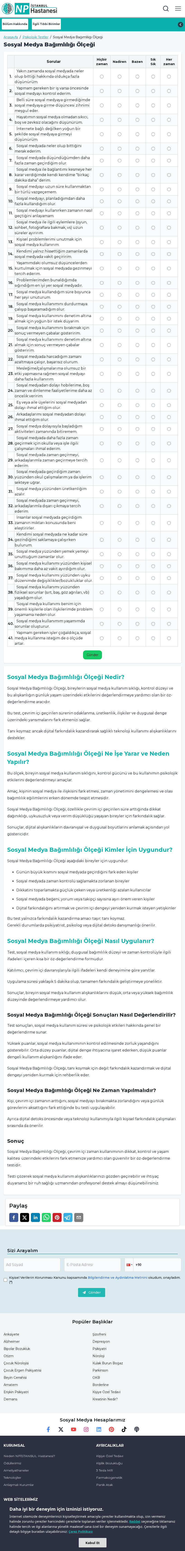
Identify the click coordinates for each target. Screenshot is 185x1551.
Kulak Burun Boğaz (107, 1363)
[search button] (166, 8)
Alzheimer (12, 1342)
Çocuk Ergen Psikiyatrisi (22, 1370)
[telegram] (67, 1217)
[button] (129, 1265)
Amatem (11, 1385)
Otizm (9, 1356)
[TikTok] (124, 1429)
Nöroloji (98, 1356)
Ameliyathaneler (16, 1470)
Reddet (134, 1521)
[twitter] (24, 1217)
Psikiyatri (99, 1349)
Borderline (100, 1385)
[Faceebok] (48, 1429)
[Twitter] (61, 1429)
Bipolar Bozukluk (17, 1349)
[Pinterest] (111, 1429)
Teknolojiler (12, 1478)
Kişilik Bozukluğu (109, 1463)
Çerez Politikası (81, 1531)
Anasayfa (11, 37)
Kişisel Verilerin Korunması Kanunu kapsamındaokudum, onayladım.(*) (94, 1280)
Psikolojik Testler (35, 37)
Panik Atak (104, 1485)
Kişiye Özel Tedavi (106, 1392)
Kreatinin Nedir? (105, 1399)
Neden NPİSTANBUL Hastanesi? (29, 1456)
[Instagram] (86, 1429)
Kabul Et (93, 1542)
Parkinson (100, 1370)
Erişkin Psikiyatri (16, 1392)
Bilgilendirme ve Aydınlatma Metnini (117, 1278)
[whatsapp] (46, 1217)
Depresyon (101, 1342)
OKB (96, 1378)
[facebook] (13, 1217)
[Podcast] (136, 1429)
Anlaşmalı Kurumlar (19, 1485)
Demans (10, 1399)
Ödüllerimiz (12, 1463)
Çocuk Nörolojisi (16, 1363)
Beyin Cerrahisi (15, 1378)
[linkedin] (35, 1217)
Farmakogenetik (109, 1478)
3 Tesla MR (104, 1470)
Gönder (92, 655)
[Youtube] (73, 1429)
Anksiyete (11, 1334)
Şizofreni (99, 1334)
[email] (78, 1217)
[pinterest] (57, 1217)
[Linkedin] (99, 1429)
